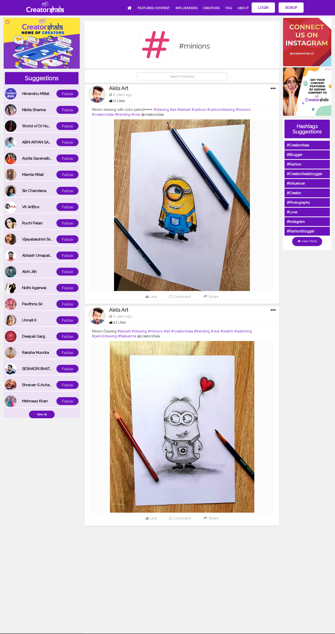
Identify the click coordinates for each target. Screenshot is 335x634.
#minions (243, 110)
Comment (182, 296)
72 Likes (118, 101)
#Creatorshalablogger (304, 174)
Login (263, 8)
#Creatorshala (298, 145)
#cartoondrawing (221, 110)
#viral (135, 114)
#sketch (226, 331)
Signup (291, 8)
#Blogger (294, 155)
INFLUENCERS (186, 8)
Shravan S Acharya (38, 385)
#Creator (294, 193)
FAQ (229, 8)
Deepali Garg (33, 336)
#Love (292, 212)
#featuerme (127, 336)
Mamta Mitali (33, 174)
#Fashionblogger (300, 231)
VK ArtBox (30, 207)
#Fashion (294, 164)
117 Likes (119, 322)
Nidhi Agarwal (34, 288)
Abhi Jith (29, 271)
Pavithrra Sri (32, 304)
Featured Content (154, 8)
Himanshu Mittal (35, 93)
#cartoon (199, 110)
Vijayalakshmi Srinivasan (43, 239)
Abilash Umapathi (37, 255)
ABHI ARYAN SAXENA (40, 142)
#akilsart (184, 110)
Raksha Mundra (35, 352)
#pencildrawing (104, 336)
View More (309, 241)
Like (153, 296)
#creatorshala (103, 114)
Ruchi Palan (32, 223)
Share (213, 296)
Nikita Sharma (34, 110)
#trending (122, 114)
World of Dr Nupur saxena (45, 126)
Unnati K (29, 320)
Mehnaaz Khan (35, 401)
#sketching (243, 331)
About (243, 8)
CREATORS (211, 8)
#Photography (298, 202)
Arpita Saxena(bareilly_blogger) (49, 158)
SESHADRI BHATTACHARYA (45, 369)
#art (173, 110)
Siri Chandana (34, 191)
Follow (67, 94)
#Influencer (296, 183)
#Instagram (296, 222)
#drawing (161, 110)
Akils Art (118, 88)
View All (42, 414)
